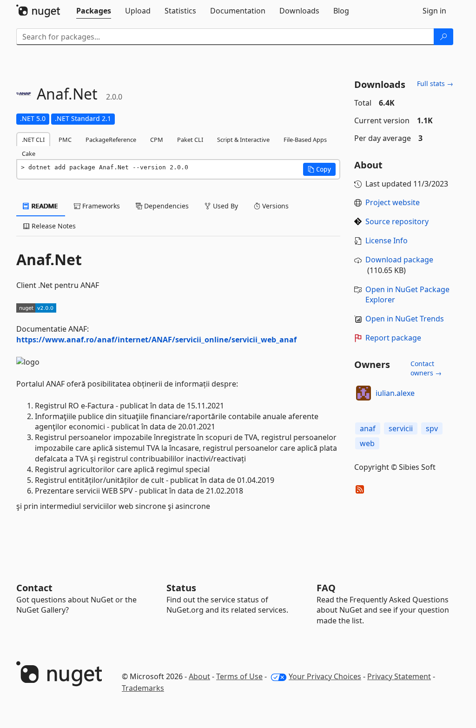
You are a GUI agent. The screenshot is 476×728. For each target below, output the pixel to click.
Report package (393, 338)
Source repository (397, 221)
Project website (392, 202)
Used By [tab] (224, 205)
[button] (319, 169)
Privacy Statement (399, 676)
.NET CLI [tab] (33, 139)
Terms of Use (239, 676)
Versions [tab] (274, 205)
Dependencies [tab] (165, 205)
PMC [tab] (65, 139)
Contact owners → (426, 368)
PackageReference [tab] (111, 139)
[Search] (443, 36)
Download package (399, 259)
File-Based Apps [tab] (305, 139)
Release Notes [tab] (53, 225)
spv (432, 428)
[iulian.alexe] (363, 393)
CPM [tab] (156, 139)
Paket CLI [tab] (190, 139)
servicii (401, 428)
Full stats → (435, 83)
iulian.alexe (395, 393)
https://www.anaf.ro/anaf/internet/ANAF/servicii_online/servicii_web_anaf (156, 339)
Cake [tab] (28, 153)
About (199, 676)
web (367, 443)
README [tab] (44, 205)
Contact (34, 587)
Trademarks (143, 688)
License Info (386, 240)
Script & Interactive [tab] (243, 139)
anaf (368, 428)
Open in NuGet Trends (404, 319)
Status (181, 587)
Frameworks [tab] (100, 205)
